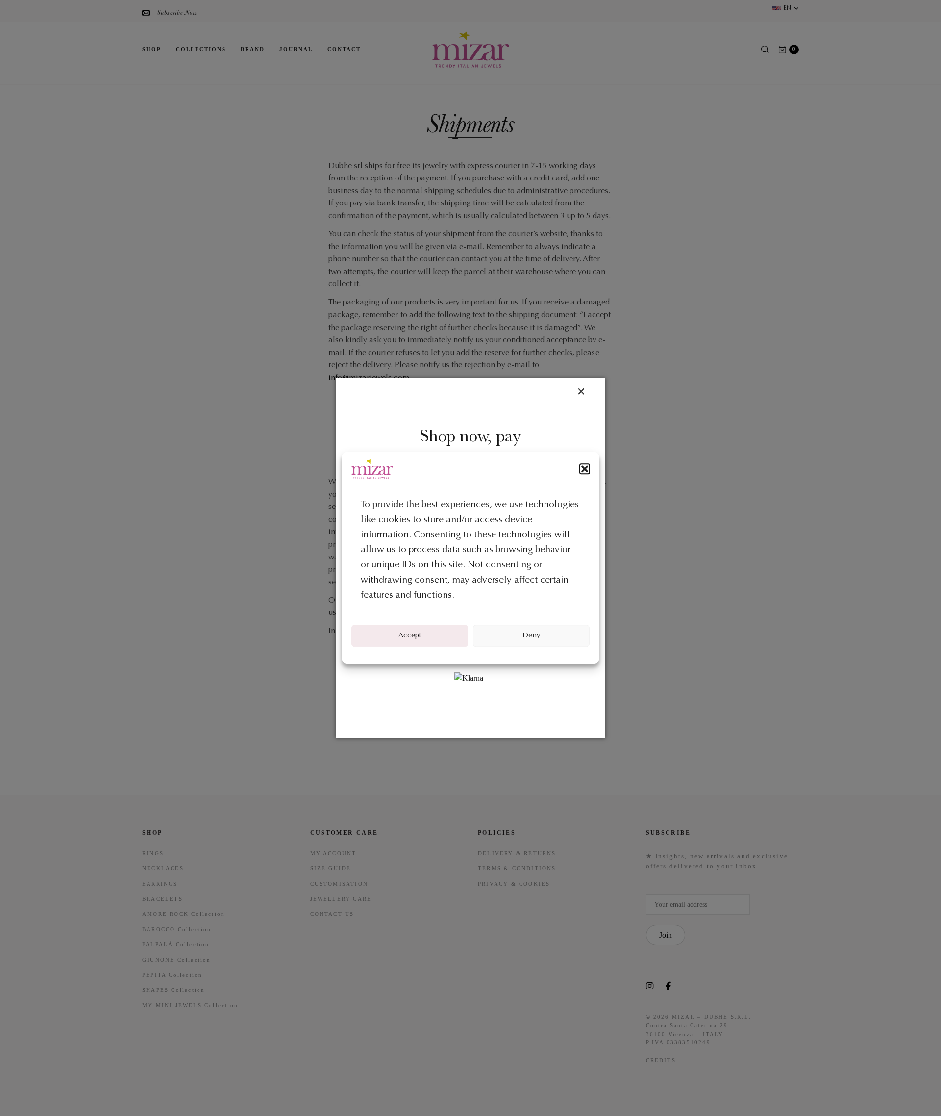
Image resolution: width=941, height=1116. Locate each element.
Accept (409, 635)
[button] (585, 469)
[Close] (581, 392)
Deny (531, 635)
